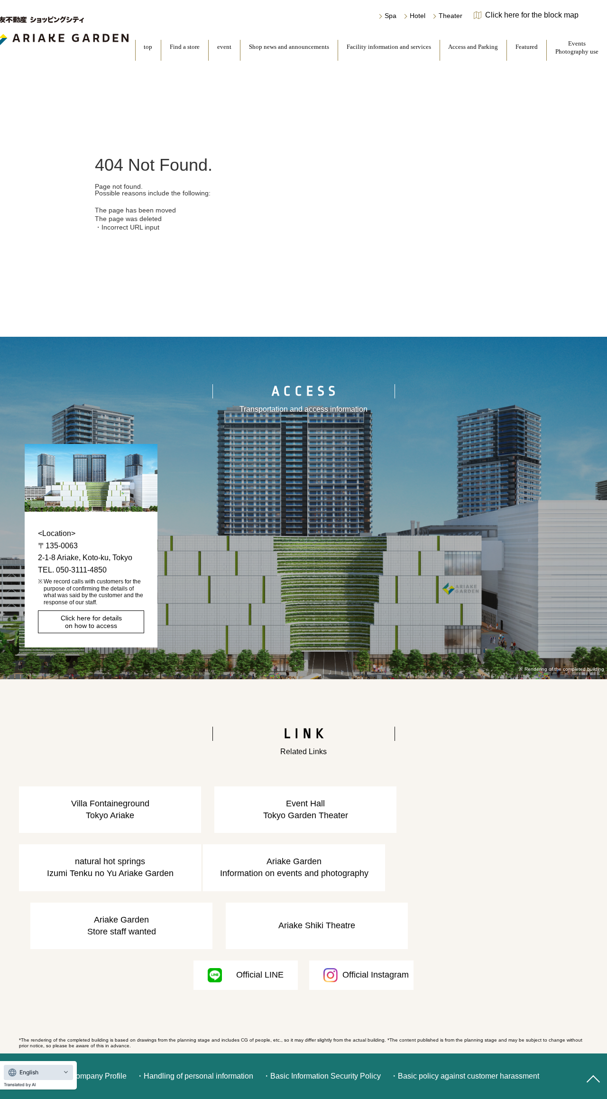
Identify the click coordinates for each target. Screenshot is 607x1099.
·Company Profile (97, 1076)
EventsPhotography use (576, 47)
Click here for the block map (532, 15)
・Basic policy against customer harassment (464, 1076)
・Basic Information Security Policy (322, 1076)
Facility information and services (389, 46)
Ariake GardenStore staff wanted (121, 925)
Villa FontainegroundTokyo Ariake (110, 809)
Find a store (185, 46)
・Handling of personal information (194, 1076)
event (224, 46)
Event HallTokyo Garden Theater (305, 809)
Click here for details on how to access (91, 621)
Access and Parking (473, 46)
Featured (526, 46)
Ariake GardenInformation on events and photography (294, 867)
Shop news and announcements (289, 46)
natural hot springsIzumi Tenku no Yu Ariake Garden (110, 867)
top (148, 46)
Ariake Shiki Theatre (316, 925)
